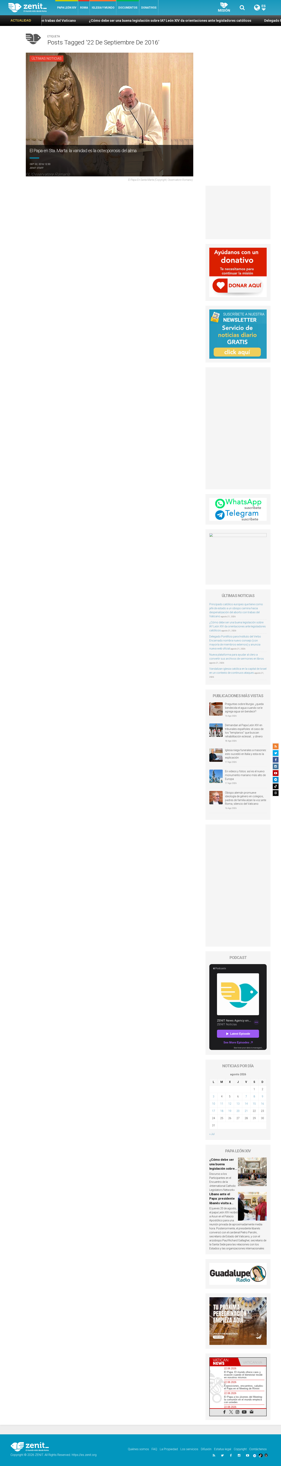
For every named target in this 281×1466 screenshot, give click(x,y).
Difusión (206, 1449)
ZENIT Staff (37, 167)
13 (238, 1103)
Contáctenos (258, 1449)
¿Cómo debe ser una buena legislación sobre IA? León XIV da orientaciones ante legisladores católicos (83, 20)
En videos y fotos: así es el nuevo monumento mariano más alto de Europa (245, 775)
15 (254, 1103)
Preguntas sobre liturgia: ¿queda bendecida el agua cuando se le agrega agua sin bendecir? (244, 707)
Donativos (149, 7)
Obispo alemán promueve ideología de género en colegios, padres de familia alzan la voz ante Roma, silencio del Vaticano (245, 798)
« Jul (211, 1134)
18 (221, 1110)
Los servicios (189, 1449)
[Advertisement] (237, 212)
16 (262, 1103)
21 (246, 1110)
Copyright (240, 1449)
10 (213, 1103)
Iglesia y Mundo (103, 7)
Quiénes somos (138, 1449)
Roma (84, 7)
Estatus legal (222, 1449)
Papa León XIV (66, 7)
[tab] (224, 1362)
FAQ (154, 1449)
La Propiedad (169, 1449)
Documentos (127, 7)
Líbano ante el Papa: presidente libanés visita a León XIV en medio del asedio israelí (223, 1203)
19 (229, 1110)
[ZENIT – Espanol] (31, 7)
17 (213, 1110)
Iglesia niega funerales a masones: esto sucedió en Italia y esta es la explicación (245, 754)
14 (246, 1103)
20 (238, 1110)
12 (229, 1103)
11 (221, 1103)
